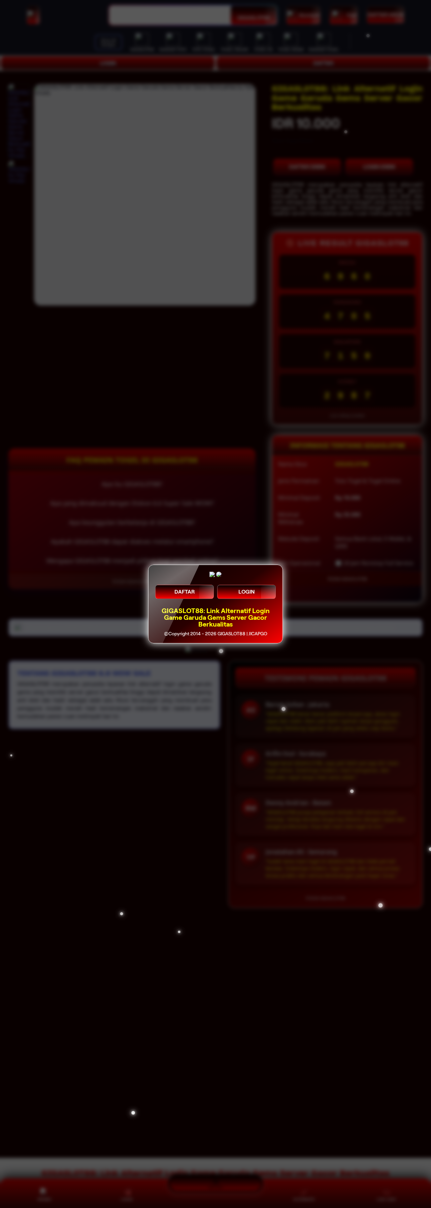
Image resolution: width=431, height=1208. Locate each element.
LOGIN (246, 592)
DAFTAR (184, 592)
